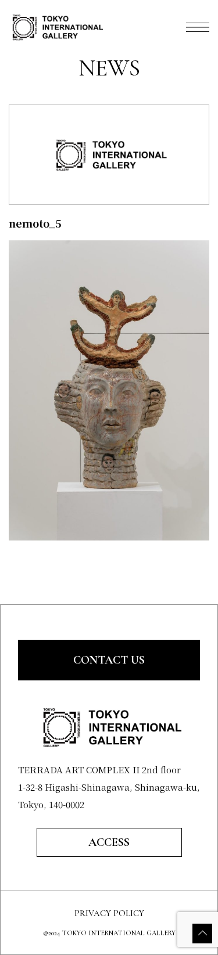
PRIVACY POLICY (109, 913)
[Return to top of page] (202, 933)
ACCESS (109, 842)
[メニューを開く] (197, 27)
